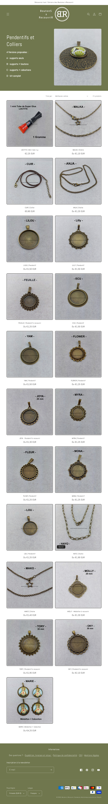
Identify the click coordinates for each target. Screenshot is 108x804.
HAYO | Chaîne (78, 554)
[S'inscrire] (51, 770)
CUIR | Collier (30, 208)
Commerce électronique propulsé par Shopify (87, 797)
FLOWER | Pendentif (78, 381)
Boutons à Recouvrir (68, 797)
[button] (8, 14)
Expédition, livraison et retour (38, 755)
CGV (80, 755)
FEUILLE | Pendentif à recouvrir (29, 323)
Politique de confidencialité (65, 755)
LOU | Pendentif (29, 554)
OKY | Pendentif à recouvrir (78, 669)
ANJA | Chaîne (78, 208)
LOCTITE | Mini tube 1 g (29, 150)
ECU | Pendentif (78, 323)
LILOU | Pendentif (29, 265)
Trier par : (49, 96)
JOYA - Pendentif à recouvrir (29, 438)
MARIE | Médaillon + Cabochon (30, 727)
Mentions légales (91, 755)
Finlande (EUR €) (15, 793)
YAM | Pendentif (30, 381)
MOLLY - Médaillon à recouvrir (78, 611)
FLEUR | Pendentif (29, 496)
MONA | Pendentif (78, 496)
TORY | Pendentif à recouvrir (29, 669)
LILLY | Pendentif (78, 265)
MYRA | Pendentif (78, 438)
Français (34, 793)
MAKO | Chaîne (29, 611)
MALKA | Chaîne (78, 150)
